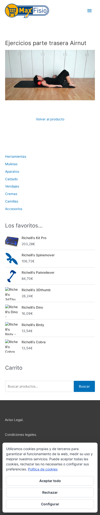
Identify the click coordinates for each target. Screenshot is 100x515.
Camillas (11, 201)
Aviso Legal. (14, 420)
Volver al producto (50, 119)
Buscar (84, 386)
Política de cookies (43, 469)
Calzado (11, 179)
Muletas (11, 164)
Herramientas (15, 156)
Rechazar (50, 492)
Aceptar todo (50, 481)
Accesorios (13, 209)
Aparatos (12, 171)
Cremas (11, 194)
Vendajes (12, 186)
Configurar (50, 504)
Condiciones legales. (21, 435)
